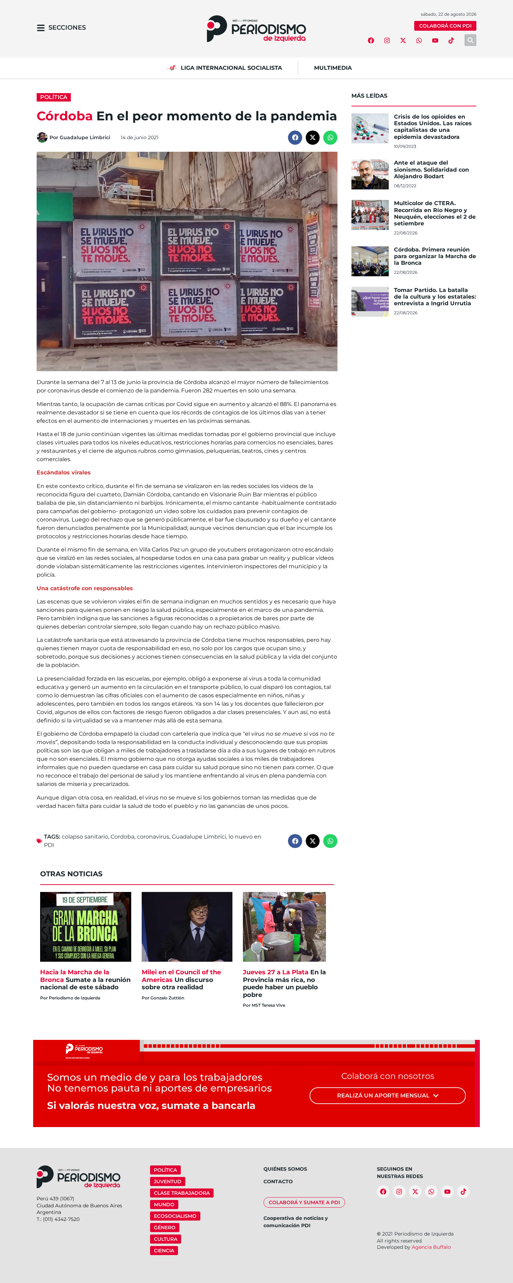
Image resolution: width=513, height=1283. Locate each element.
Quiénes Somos (285, 1169)
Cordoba (122, 836)
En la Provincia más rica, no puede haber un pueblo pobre (284, 983)
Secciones (67, 27)
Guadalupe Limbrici (199, 836)
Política (53, 97)
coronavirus (153, 836)
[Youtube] (435, 40)
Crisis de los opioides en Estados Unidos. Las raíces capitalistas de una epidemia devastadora (433, 126)
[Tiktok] (451, 40)
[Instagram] (387, 40)
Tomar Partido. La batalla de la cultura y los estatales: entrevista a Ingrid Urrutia (435, 297)
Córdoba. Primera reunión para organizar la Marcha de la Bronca (435, 256)
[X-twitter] (403, 40)
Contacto (278, 1181)
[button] (295, 137)
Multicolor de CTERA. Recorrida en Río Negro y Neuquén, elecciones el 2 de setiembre (435, 213)
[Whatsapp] (419, 40)
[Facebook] (371, 40)
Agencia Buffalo (431, 1247)
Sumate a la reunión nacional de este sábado (85, 979)
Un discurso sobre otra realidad (181, 979)
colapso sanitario (85, 836)
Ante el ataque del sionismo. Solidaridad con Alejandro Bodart (431, 169)
